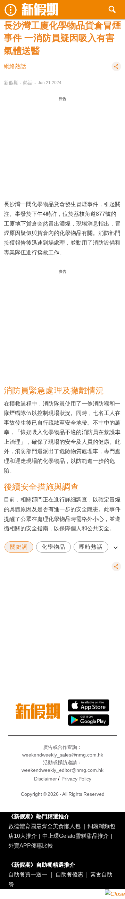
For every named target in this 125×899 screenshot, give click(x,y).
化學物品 (53, 547)
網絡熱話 (15, 66)
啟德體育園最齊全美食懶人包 (44, 826)
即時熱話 (91, 547)
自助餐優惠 (69, 874)
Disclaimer (45, 779)
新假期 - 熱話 (18, 82)
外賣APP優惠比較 (30, 845)
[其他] (116, 69)
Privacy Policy (76, 779)
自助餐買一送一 (27, 874)
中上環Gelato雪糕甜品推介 (75, 836)
